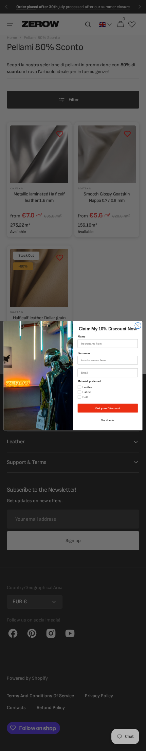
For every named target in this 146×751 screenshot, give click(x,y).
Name (82, 336)
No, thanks (107, 420)
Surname (84, 352)
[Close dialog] (138, 325)
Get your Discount (107, 407)
